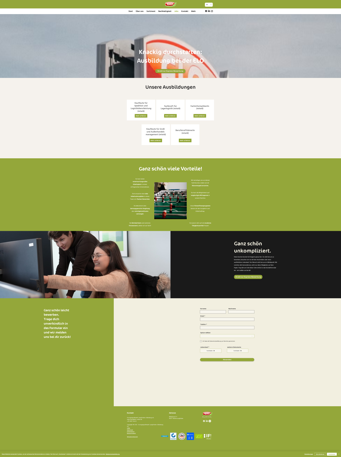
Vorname (203, 308)
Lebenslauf (204, 347)
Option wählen (205, 332)
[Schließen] (339, 454)
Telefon (203, 324)
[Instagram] (212, 11)
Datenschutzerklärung (113, 454)
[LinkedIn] (209, 11)
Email (202, 316)
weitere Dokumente (234, 347)
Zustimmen (331, 454)
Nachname (232, 308)
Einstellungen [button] (309, 454)
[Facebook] (206, 11)
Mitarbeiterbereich (132, 437)
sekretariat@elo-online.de (134, 419)
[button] (141, 116)
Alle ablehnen (320, 454)
